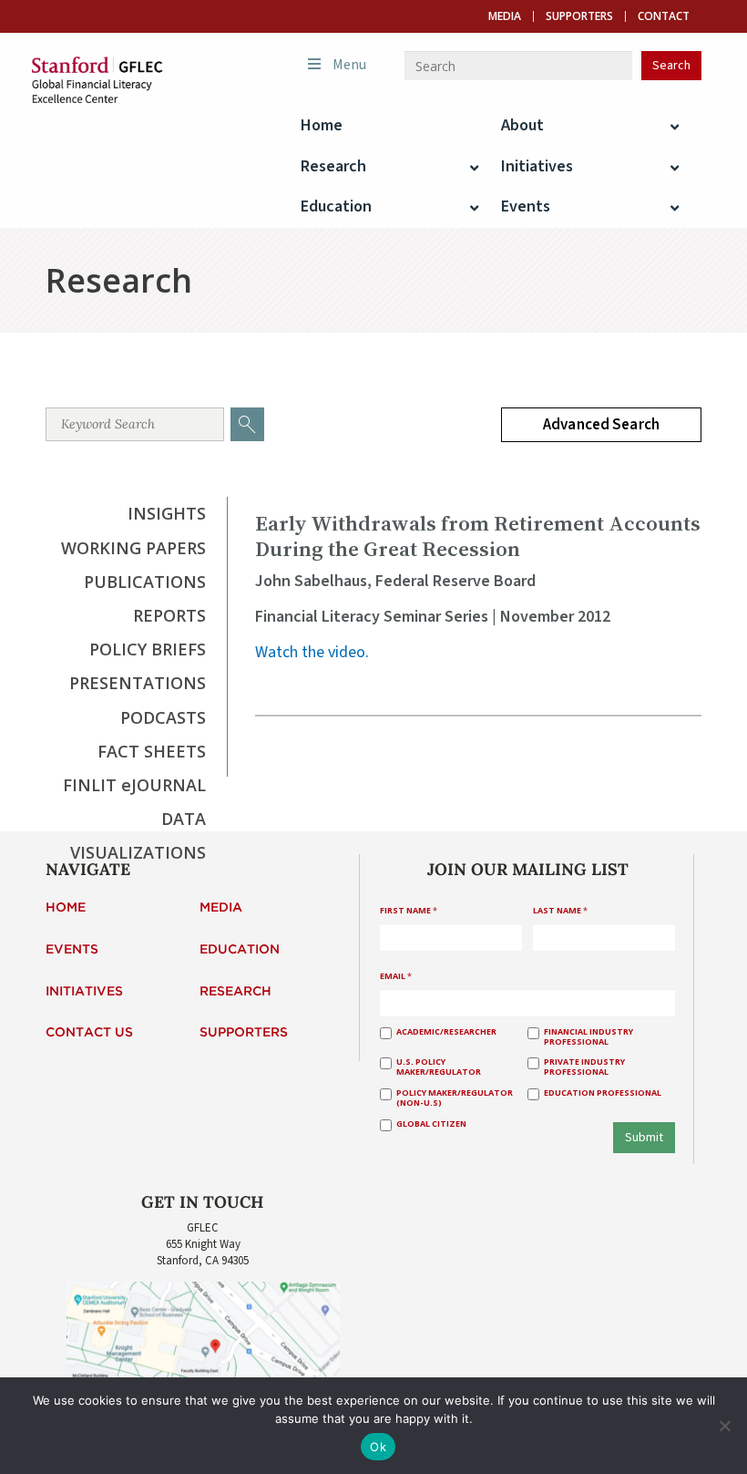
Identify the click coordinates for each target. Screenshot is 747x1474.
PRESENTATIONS (137, 683)
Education (240, 949)
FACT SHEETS (151, 751)
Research (235, 991)
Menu (349, 65)
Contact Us (89, 1032)
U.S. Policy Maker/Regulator (438, 1067)
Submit (644, 1138)
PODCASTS (163, 717)
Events (72, 949)
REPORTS (169, 615)
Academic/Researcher (446, 1032)
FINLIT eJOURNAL (134, 785)
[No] (724, 1426)
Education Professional (602, 1093)
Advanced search (601, 425)
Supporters (579, 16)
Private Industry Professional (584, 1067)
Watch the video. (312, 652)
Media (504, 16)
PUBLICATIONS (145, 582)
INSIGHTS (167, 513)
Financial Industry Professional (588, 1037)
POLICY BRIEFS (147, 649)
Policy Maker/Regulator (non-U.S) (454, 1098)
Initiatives (84, 991)
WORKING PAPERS (133, 548)
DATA (183, 819)
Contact (664, 16)
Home (66, 907)
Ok (378, 1446)
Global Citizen (431, 1124)
